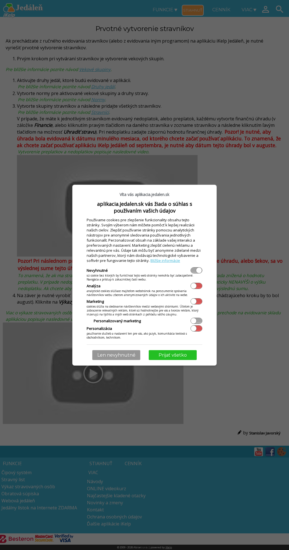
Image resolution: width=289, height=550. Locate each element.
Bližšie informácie (165, 260)
